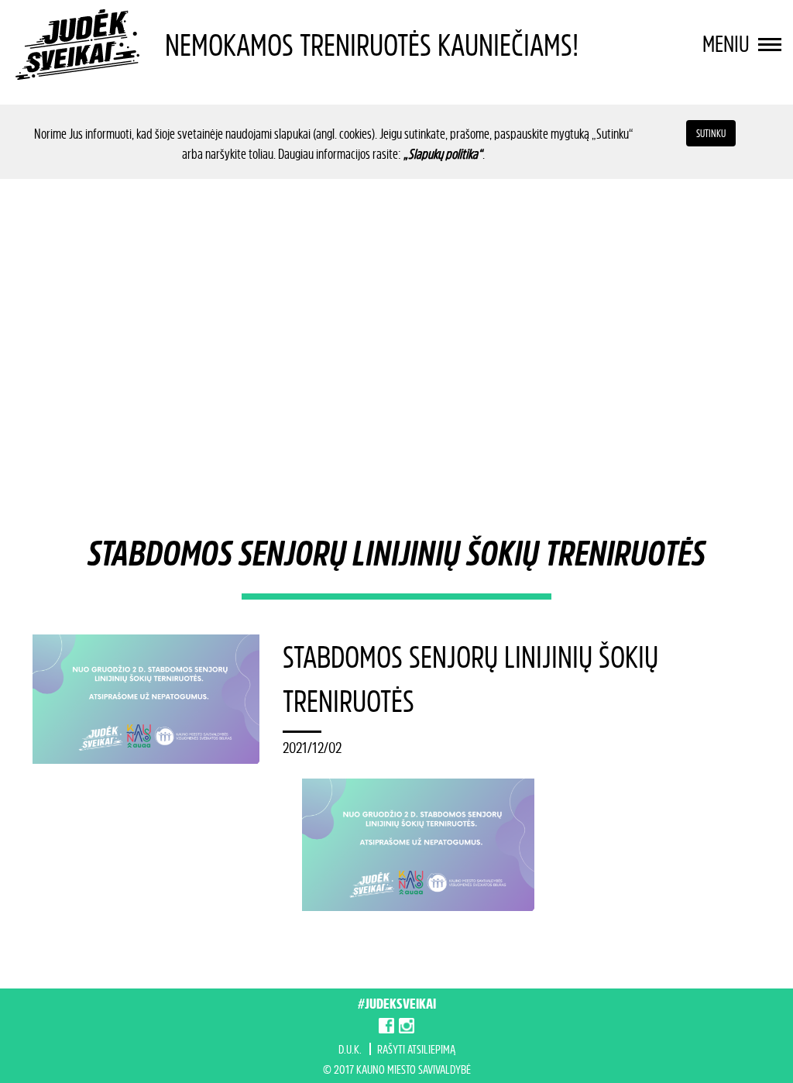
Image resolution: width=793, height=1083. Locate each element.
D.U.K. (350, 1048)
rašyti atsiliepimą (416, 1048)
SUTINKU (711, 132)
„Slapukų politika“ (442, 153)
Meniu (728, 43)
